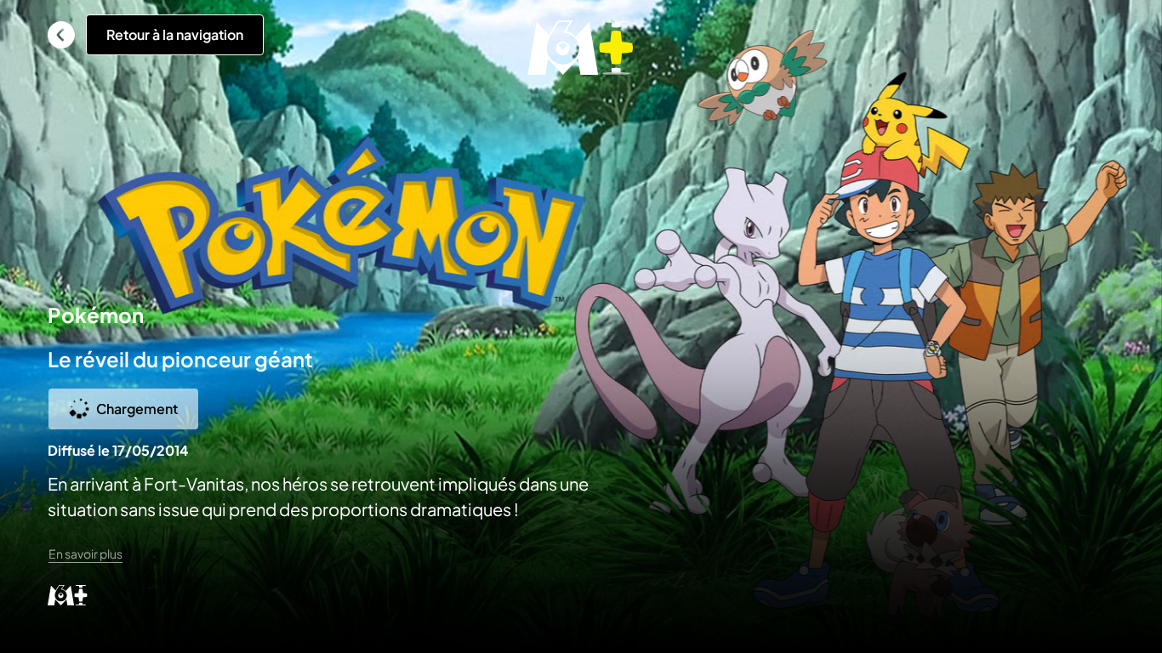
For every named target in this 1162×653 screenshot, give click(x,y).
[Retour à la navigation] (61, 34)
